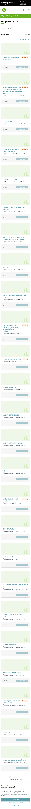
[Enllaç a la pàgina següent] (20, 777)
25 (21, 779)
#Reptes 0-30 (4, 16)
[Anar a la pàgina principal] (11, 10)
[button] (26, 34)
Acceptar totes (15, 799)
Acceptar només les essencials (15, 802)
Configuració (15, 806)
